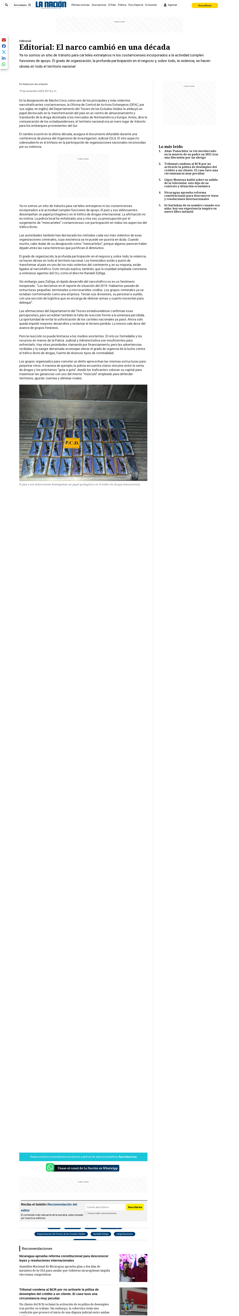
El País (112, 5)
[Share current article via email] (4, 40)
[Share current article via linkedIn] (4, 58)
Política (122, 5)
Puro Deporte (135, 5)
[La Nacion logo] (50, 5)
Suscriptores (99, 5)
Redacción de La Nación (35, 84)
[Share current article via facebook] (4, 46)
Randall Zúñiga (100, 1233)
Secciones (20, 5)
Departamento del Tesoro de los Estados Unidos (61, 1233)
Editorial (25, 41)
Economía (151, 5)
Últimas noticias (80, 5)
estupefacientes (125, 1233)
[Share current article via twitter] (4, 52)
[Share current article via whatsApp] (4, 64)
